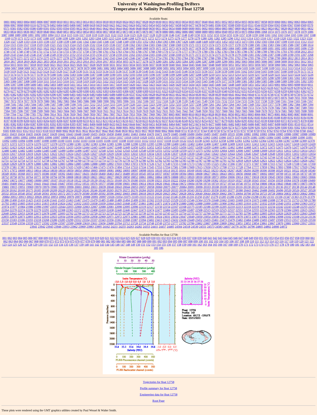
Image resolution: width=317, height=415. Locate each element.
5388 (277, 81)
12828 (5, 163)
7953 (132, 114)
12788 (207, 160)
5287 (251, 78)
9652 (131, 130)
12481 (13, 150)
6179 (211, 88)
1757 (79, 51)
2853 (46, 61)
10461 (126, 134)
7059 (304, 97)
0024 (125, 21)
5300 (284, 78)
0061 (284, 21)
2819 (27, 61)
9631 (78, 130)
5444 (205, 84)
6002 (284, 84)
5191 (119, 74)
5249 (152, 78)
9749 (210, 130)
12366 (279, 140)
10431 (5, 134)
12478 (303, 147)
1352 (145, 41)
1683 (224, 48)
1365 (165, 41)
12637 (174, 154)
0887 (191, 31)
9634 (92, 130)
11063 (206, 137)
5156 (204, 71)
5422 (145, 84)
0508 (231, 25)
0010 (60, 21)
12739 (247, 157)
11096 (29, 140)
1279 (197, 38)
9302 (297, 127)
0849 (59, 31)
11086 (285, 137)
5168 (284, 71)
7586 (291, 107)
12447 (110, 147)
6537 (132, 94)
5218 (264, 74)
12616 (5, 154)
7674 (277, 111)
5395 (310, 81)
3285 (191, 61)
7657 (218, 111)
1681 (211, 48)
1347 (112, 41)
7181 (13, 104)
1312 (237, 38)
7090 (106, 101)
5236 (66, 78)
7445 (79, 107)
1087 (4, 35)
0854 (86, 31)
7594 (7, 111)
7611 (106, 111)
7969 (152, 114)
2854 (53, 61)
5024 (66, 64)
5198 (165, 74)
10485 (174, 134)
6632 (178, 94)
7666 (251, 111)
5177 (33, 74)
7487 (106, 107)
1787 (251, 51)
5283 (231, 78)
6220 (237, 88)
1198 (59, 38)
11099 (53, 140)
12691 (53, 157)
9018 (99, 127)
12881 (45, 163)
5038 (158, 64)
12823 (279, 160)
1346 (106, 41)
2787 (205, 58)
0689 (185, 28)
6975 (277, 97)
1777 (185, 51)
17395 (29, 167)
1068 (264, 31)
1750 (33, 51)
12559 (183, 150)
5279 (205, 78)
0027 (139, 21)
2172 (198, 55)
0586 (33, 28)
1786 (244, 51)
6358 (277, 91)
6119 (184, 88)
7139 (185, 101)
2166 (158, 55)
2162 (132, 55)
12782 (158, 160)
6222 (244, 88)
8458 (159, 124)
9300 (284, 127)
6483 (93, 94)
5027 (86, 64)
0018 (106, 21)
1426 (185, 41)
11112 (145, 140)
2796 (257, 58)
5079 (87, 68)
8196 (310, 117)
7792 (40, 114)
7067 (7, 101)
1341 (79, 41)
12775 (110, 160)
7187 (53, 104)
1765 (132, 51)
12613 (295, 150)
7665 (244, 111)
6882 (112, 97)
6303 (106, 91)
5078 (80, 68)
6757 (33, 97)
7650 (205, 111)
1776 (178, 51)
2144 (20, 55)
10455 (94, 134)
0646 (132, 28)
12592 (207, 150)
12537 (94, 150)
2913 (79, 61)
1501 (251, 41)
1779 (198, 51)
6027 (73, 88)
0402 (53, 25)
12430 (53, 147)
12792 (231, 160)
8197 (7, 121)
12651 (287, 154)
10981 (247, 134)
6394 (46, 94)
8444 (132, 124)
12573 (191, 150)
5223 (291, 74)
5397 (13, 84)
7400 (13, 107)
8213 (106, 121)
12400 (174, 144)
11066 (222, 137)
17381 (13, 167)
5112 (284, 68)
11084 (269, 137)
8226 (152, 121)
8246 (178, 121)
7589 (304, 107)
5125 (53, 71)
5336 (191, 81)
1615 (7, 48)
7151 (218, 101)
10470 (150, 134)
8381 (7, 124)
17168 (182, 163)
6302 (99, 91)
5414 (92, 84)
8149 (125, 117)
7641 (178, 111)
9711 (184, 130)
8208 (73, 121)
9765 (290, 130)
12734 (231, 157)
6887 (139, 97)
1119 (94, 35)
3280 (158, 61)
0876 (145, 31)
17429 (61, 167)
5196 (152, 74)
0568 (297, 25)
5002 (238, 61)
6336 (198, 91)
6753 (7, 97)
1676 (185, 48)
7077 (27, 101)
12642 (215, 154)
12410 (239, 144)
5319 (86, 81)
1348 (119, 41)
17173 (190, 163)
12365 (270, 140)
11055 (175, 137)
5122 (33, 71)
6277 (13, 91)
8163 (158, 117)
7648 (198, 111)
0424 (132, 25)
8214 (112, 121)
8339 (264, 121)
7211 (86, 104)
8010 (191, 114)
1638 (125, 48)
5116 (310, 68)
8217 (132, 121)
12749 (303, 157)
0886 (185, 31)
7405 (26, 107)
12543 (126, 150)
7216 (119, 104)
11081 (254, 137)
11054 (167, 137)
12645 (239, 154)
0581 (13, 28)
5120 (20, 71)
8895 (46, 127)
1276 (177, 38)
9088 (119, 127)
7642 (185, 111)
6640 (225, 94)
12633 (142, 154)
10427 (310, 130)
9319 (52, 130)
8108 (7, 117)
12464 (239, 147)
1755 (66, 51)
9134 (178, 127)
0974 (238, 31)
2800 (284, 58)
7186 (46, 104)
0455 (158, 25)
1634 (106, 48)
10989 (312, 134)
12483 (29, 150)
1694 (291, 48)
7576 (264, 107)
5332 (172, 81)
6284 (60, 91)
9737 (197, 130)
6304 (112, 91)
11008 (96, 137)
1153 (216, 35)
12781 (150, 160)
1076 (284, 31)
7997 (165, 114)
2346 (132, 58)
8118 (20, 117)
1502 (258, 41)
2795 (251, 58)
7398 (7, 107)
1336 (46, 41)
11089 (293, 137)
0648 (139, 28)
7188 (60, 104)
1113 (57, 35)
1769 (158, 51)
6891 (158, 97)
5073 (47, 68)
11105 (99, 140)
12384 (102, 144)
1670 (152, 48)
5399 (27, 84)
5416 (106, 84)
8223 (145, 121)
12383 (94, 144)
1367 (178, 41)
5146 (185, 71)
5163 (251, 71)
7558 (205, 107)
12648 (263, 154)
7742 (20, 114)
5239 (86, 78)
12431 (61, 147)
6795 (59, 97)
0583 (26, 28)
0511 (251, 25)
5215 (244, 74)
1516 (20, 45)
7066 (310, 97)
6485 (106, 94)
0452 (139, 25)
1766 (139, 51)
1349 (126, 41)
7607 (86, 111)
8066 (257, 114)
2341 (99, 58)
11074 (238, 137)
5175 (20, 74)
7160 (277, 101)
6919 (198, 97)
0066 (7, 25)
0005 (33, 21)
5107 (258, 68)
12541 (110, 150)
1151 (203, 35)
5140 (145, 71)
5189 (106, 74)
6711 (257, 94)
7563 (218, 107)
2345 (125, 58)
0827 (277, 28)
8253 (198, 121)
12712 (126, 157)
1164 (287, 35)
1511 (297, 41)
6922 (218, 97)
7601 (53, 111)
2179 (238, 55)
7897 (112, 114)
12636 (166, 154)
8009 (185, 114)
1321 (290, 38)
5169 (290, 71)
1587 (297, 45)
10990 (8, 137)
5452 (257, 84)
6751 (304, 94)
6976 (284, 97)
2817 (13, 61)
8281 (231, 121)
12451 (142, 147)
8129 (59, 117)
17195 (207, 163)
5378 (231, 81)
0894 (218, 31)
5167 (277, 71)
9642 (105, 130)
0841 (53, 31)
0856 (99, 31)
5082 (106, 68)
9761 (263, 130)
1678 (198, 48)
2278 (66, 58)
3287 (205, 61)
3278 (145, 61)
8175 (218, 117)
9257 (198, 127)
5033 (125, 64)
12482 (21, 150)
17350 (312, 163)
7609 (93, 111)
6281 (40, 91)
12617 (13, 154)
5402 (46, 84)
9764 (283, 130)
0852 (73, 31)
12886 (86, 163)
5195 (145, 74)
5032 (119, 64)
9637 (98, 130)
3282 (172, 61)
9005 (79, 127)
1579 (244, 45)
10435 (29, 134)
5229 (20, 78)
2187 (271, 55)
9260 (205, 127)
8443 (126, 124)
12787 (199, 160)
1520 (46, 45)
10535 (231, 134)
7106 (145, 101)
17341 (303, 163)
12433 (69, 147)
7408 (33, 107)
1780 (205, 51)
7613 (119, 111)
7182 (20, 104)
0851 (66, 31)
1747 (13, 51)
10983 (263, 134)
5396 (7, 84)
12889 (102, 163)
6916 (178, 97)
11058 (190, 137)
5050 (224, 64)
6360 (291, 91)
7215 (112, 104)
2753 (152, 58)
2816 (7, 61)
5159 (224, 71)
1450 (211, 41)
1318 (276, 38)
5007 (271, 61)
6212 (218, 88)
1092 (37, 35)
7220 (132, 104)
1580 (251, 45)
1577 (231, 45)
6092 (93, 88)
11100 (60, 140)
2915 (92, 61)
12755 (29, 160)
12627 (94, 154)
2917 (106, 61)
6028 (80, 88)
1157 (242, 35)
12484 (37, 150)
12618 (21, 154)
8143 (99, 117)
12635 (158, 154)
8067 (264, 114)
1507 (277, 41)
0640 (92, 28)
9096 (152, 127)
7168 (7, 104)
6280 (33, 91)
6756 (26, 97)
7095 (119, 101)
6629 (159, 94)
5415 (99, 84)
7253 (178, 104)
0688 (178, 28)
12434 (77, 147)
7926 (125, 114)
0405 (66, 25)
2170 (185, 55)
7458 (92, 107)
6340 (224, 91)
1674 (178, 48)
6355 (257, 91)
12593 (215, 150)
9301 (291, 127)
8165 (171, 117)
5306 (13, 81)
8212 (99, 121)
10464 (142, 134)
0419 (99, 25)
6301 (93, 91)
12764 (53, 160)
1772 (172, 51)
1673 (172, 48)
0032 (172, 21)
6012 (7, 88)
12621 (45, 154)
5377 (224, 81)
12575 (199, 150)
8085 (291, 114)
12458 (199, 147)
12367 (287, 140)
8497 (271, 124)
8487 (258, 124)
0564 (271, 25)
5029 (99, 64)
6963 (244, 97)
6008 (297, 84)
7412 (40, 107)
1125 (133, 35)
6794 (53, 97)
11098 (45, 140)
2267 (304, 55)
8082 (284, 114)
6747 (277, 94)
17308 (263, 163)
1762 (112, 51)
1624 (59, 48)
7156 (251, 101)
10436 (37, 134)
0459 (185, 25)
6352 (238, 91)
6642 (238, 94)
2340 (92, 58)
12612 (287, 150)
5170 (297, 71)
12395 (150, 144)
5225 (304, 74)
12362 (246, 140)
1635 (112, 48)
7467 (99, 107)
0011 (66, 21)
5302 (297, 78)
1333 (27, 41)
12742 (263, 157)
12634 (150, 154)
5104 (238, 68)
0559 (264, 25)
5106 (252, 68)
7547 (158, 107)
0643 (112, 28)
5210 (211, 74)
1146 (171, 35)
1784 (231, 51)
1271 (144, 38)
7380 (284, 104)
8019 (198, 114)
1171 (20, 38)
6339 (218, 91)
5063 (297, 64)
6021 (33, 88)
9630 (72, 130)
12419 (303, 144)
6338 (211, 91)
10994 (32, 137)
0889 (205, 31)
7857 (99, 114)
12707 (94, 157)
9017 (92, 127)
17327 (279, 163)
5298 (271, 78)
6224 (257, 88)
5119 (13, 71)
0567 (290, 25)
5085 (126, 68)
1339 (66, 41)
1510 (291, 41)
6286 (73, 91)
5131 (86, 71)
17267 (239, 163)
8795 (13, 127)
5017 (26, 64)
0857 (106, 31)
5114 (297, 68)
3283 (178, 61)
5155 (198, 71)
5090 (159, 68)
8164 (165, 117)
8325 (257, 121)
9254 (185, 127)
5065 (310, 64)
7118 (165, 101)
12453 (158, 147)
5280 (211, 78)
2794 (244, 58)
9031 (112, 127)
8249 (185, 121)
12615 (312, 150)
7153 (231, 101)
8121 (26, 117)
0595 (73, 28)
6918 (191, 97)
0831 (304, 28)
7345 (244, 104)
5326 (132, 81)
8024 (205, 114)
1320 (283, 38)
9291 (257, 127)
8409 (106, 124)
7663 (238, 111)
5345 (205, 81)
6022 (40, 88)
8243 (172, 121)
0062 (291, 21)
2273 (33, 58)
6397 (60, 94)
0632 (79, 28)
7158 (264, 101)
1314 (250, 38)
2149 (53, 55)
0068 (20, 25)
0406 (73, 25)
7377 (271, 104)
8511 (304, 124)
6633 (185, 94)
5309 (33, 81)
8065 (251, 114)
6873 (79, 97)
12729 (207, 157)
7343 (238, 104)
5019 (40, 64)
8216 (125, 121)
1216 (118, 38)
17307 (255, 163)
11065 (214, 137)
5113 (291, 68)
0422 (119, 25)
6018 (14, 88)
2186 (264, 55)
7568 (238, 107)
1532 (92, 45)
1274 (164, 38)
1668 (139, 48)
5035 (139, 64)
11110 (130, 140)
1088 (11, 35)
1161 (268, 35)
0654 (172, 28)
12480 (5, 150)
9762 (270, 130)
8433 (112, 124)
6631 (172, 94)
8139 (86, 117)
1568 (172, 45)
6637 (205, 94)
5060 (277, 64)
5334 (185, 81)
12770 (86, 160)
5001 (231, 61)
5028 (92, 64)
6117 (178, 88)
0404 (59, 25)
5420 (132, 84)
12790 (215, 160)
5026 (79, 64)
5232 (40, 78)
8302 (251, 121)
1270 (138, 38)
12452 (150, 147)
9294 (271, 127)
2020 (7, 55)
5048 (211, 64)
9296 (277, 127)
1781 (211, 51)
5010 (291, 61)
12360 (230, 140)
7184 (33, 104)
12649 (271, 154)
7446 (86, 107)
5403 (53, 84)
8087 (297, 114)
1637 (119, 48)
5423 (152, 84)
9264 (211, 127)
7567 (231, 107)
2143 (13, 55)
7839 (73, 114)
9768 (303, 130)
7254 (185, 104)
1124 (126, 35)
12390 (134, 144)
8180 (244, 117)
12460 (215, 147)
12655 (5, 157)
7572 (251, 107)
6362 (304, 91)
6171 (198, 88)
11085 (277, 137)
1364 (159, 41)
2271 (20, 58)
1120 (101, 35)
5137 (125, 71)
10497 (215, 134)
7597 (27, 111)
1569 (178, 45)
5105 (245, 68)
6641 (231, 94)
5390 (291, 81)
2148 (46, 55)
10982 (255, 134)
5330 (158, 81)
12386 (118, 144)
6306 (126, 91)
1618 (26, 48)
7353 (264, 104)
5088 (146, 68)
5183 (73, 74)
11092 (5, 140)
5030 (106, 64)
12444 (86, 147)
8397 (79, 124)
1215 (111, 38)
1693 (284, 48)
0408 (86, 25)
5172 (310, 71)
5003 (244, 61)
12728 (199, 157)
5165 (264, 71)
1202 (85, 38)
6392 (33, 94)
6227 (277, 88)
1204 (98, 38)
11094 (21, 140)
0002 (13, 21)
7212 (92, 104)
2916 (99, 61)
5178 (40, 74)
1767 (145, 51)
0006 (40, 21)
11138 (198, 140)
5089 (153, 68)
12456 (182, 147)
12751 (5, 160)
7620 (152, 111)
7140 (191, 101)
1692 (277, 48)
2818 (20, 61)
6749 (291, 94)
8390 (40, 124)
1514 (7, 45)
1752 (46, 51)
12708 (102, 157)
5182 (66, 74)
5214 (238, 74)
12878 (21, 163)
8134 (72, 117)
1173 (33, 38)
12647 (255, 154)
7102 (139, 101)
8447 (139, 124)
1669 (145, 48)
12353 (214, 140)
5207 (192, 74)
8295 (244, 121)
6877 (92, 97)
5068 (20, 68)
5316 (66, 81)
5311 (46, 81)
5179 (46, 74)
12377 (45, 144)
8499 (284, 124)
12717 (150, 157)
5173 (7, 74)
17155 (174, 163)
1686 (244, 48)
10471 (158, 134)
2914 (86, 61)
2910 (60, 61)
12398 (166, 144)
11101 (68, 140)
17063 (126, 163)
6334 (185, 91)
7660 (224, 111)
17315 (271, 163)
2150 (59, 55)
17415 (37, 167)
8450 (145, 124)
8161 (145, 117)
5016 (20, 64)
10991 (16, 137)
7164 (290, 101)
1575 (218, 45)
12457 (190, 147)
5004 (251, 61)
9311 (19, 130)
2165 (152, 55)
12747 (287, 157)
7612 (112, 111)
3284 (185, 61)
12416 (279, 144)
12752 (13, 160)
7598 (33, 111)
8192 (290, 117)
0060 (277, 21)
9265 (218, 127)
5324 (119, 81)
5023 (59, 64)
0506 (218, 25)
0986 (257, 31)
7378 (277, 104)
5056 (257, 64)
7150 (211, 101)
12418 (295, 144)
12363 (254, 140)
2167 (165, 55)
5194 (139, 74)
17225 (215, 163)
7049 (291, 97)
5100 (212, 68)
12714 (134, 157)
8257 (211, 121)
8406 (93, 124)
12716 (142, 157)
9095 (145, 127)
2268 (310, 55)
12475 (279, 147)
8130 (66, 117)
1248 (124, 38)
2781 (165, 58)
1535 (106, 45)
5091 (166, 68)
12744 (271, 157)
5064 (304, 64)
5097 (199, 68)
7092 (112, 101)
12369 (303, 140)
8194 (304, 117)
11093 (13, 140)
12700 (70, 157)
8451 (152, 124)
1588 (304, 45)
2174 (211, 55)
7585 (284, 107)
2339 (86, 58)
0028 (145, 21)
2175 (218, 55)
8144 (105, 117)
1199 (65, 38)
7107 (152, 101)
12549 (142, 150)
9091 (125, 127)
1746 (7, 51)
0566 (284, 25)
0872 (119, 31)
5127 (66, 71)
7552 (178, 107)
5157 (211, 71)
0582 (20, 28)
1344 (93, 41)
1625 (66, 48)
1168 (313, 35)
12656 (13, 157)
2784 (185, 58)
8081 (277, 114)
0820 (244, 28)
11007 (88, 137)
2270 (13, 58)
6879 (99, 97)
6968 (257, 97)
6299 (79, 91)
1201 (78, 38)
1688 (257, 48)
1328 (20, 41)
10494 (199, 134)
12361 (238, 140)
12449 (126, 147)
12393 (142, 144)
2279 (73, 58)
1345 (99, 41)
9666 (171, 130)
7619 (145, 111)
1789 (264, 51)
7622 (158, 111)
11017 (119, 137)
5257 (191, 78)
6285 (66, 91)
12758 (45, 160)
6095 (113, 88)
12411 (247, 144)
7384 (297, 104)
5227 (7, 78)
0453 (145, 25)
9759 (257, 130)
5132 (92, 71)
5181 (60, 74)
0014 (86, 21)
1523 (66, 45)
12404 (199, 144)
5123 (39, 71)
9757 (243, 130)
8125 (39, 117)
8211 (92, 121)
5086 (133, 68)
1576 (224, 45)
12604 (223, 150)
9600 (59, 130)
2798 (271, 58)
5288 (257, 78)
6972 (271, 97)
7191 (79, 104)
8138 (79, 117)
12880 (37, 163)
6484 (99, 94)
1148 (184, 35)
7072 (13, 101)
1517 (26, 45)
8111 (13, 117)
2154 (86, 55)
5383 (251, 81)
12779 (134, 160)
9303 (304, 127)
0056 (251, 21)
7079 (40, 101)
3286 (198, 61)
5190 (112, 74)
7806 (46, 114)
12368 (295, 140)
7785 (33, 114)
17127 (158, 163)
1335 (40, 41)
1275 (171, 38)
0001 (7, 21)
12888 (94, 163)
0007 (46, 21)
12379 (61, 144)
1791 (277, 51)
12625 (77, 154)
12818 (239, 160)
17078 (142, 163)
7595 (13, 111)
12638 (182, 154)
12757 (37, 160)
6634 (192, 94)
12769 (77, 160)
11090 (301, 137)
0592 (53, 28)
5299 (277, 78)
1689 (264, 48)
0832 (310, 28)
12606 (239, 150)
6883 (119, 97)
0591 (46, 28)
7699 (310, 111)
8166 (178, 117)
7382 (291, 104)
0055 (244, 21)
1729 (310, 48)
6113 (165, 88)
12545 (134, 150)
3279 (152, 61)
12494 (70, 150)
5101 (219, 68)
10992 (24, 137)
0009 (53, 21)
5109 (271, 68)
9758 (250, 130)
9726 (191, 130)
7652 (211, 111)
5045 (191, 64)
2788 (211, 58)
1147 (178, 35)
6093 (99, 88)
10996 (48, 137)
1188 (46, 38)
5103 (232, 68)
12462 (231, 147)
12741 (255, 157)
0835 (20, 31)
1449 (205, 41)
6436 (86, 94)
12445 (94, 147)
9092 (132, 127)
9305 (6, 130)
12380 (70, 144)
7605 (73, 111)
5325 (125, 81)
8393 (60, 124)
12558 (174, 150)
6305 (119, 91)
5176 (27, 74)
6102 (152, 88)
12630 (118, 154)
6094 (106, 88)
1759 (92, 51)
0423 (125, 25)
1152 (210, 35)
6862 (66, 97)
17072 (134, 163)
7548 (165, 107)
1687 (251, 48)
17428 (53, 167)
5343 (198, 81)
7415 (46, 107)
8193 (297, 117)
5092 (172, 68)
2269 (7, 58)
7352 (257, 104)
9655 (138, 130)
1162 (274, 35)
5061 (284, 64)
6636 (198, 94)
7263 (224, 104)
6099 (139, 88)
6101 (146, 88)
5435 (198, 84)
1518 (33, 45)
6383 (20, 94)
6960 (238, 97)
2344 (119, 58)
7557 (198, 107)
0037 (198, 21)
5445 (211, 84)
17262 (223, 163)
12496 (78, 150)
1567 (165, 45)
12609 (263, 150)
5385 (264, 81)
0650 (152, 28)
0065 (310, 21)
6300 (86, 91)
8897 (53, 127)
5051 (231, 64)
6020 (27, 88)
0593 (59, 28)
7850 (92, 114)
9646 (118, 130)
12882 (53, 163)
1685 (238, 48)
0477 (191, 25)
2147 (40, 55)
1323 (303, 38)
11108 (122, 140)
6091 (86, 88)
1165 (293, 35)
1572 (198, 45)
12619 (29, 154)
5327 (139, 81)
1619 (33, 48)
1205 (105, 38)
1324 (309, 38)
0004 (27, 21)
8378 (304, 121)
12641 (207, 154)
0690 (191, 28)
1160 (261, 35)
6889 (152, 97)
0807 (231, 28)
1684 (231, 48)
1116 (76, 35)
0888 (198, 31)
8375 (297, 121)
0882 (178, 31)
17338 (295, 163)
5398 (20, 84)
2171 (191, 55)
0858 (112, 31)
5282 (224, 78)
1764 (125, 51)
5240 (92, 78)
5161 (238, 71)
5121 (26, 71)
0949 (224, 31)
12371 (5, 144)
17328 (287, 163)
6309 (145, 91)
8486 (251, 124)
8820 (26, 127)
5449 (238, 84)
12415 (271, 144)
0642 (106, 28)
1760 (99, 51)
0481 (211, 25)
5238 (79, 78)
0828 (284, 28)
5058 (271, 64)
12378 (53, 144)
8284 (238, 121)
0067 (13, 25)
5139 (138, 71)
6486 (112, 94)
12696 (61, 157)
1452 (225, 41)
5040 (172, 64)
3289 (218, 61)
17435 (69, 167)
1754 (59, 51)
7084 (73, 101)
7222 (145, 104)
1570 (185, 45)
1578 (238, 45)
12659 (37, 157)
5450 (244, 84)
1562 (132, 45)
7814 (53, 114)
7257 (191, 104)
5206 (185, 74)
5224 (297, 74)
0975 (244, 31)
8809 (20, 127)
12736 (239, 157)
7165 (297, 101)
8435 (119, 124)
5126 (59, 71)
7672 (271, 111)
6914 (165, 97)
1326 (7, 41)
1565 (152, 45)
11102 (76, 140)
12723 (166, 157)
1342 (86, 41)
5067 (14, 68)
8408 (99, 124)
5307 (20, 81)
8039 (218, 114)
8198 (13, 121)
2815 (310, 58)
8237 (165, 121)
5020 (46, 64)
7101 (132, 101)
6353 (244, 91)
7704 (13, 114)
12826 (303, 160)
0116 (33, 25)
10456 (102, 134)
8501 (291, 124)
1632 (92, 48)
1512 (304, 41)
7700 (7, 114)
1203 (91, 38)
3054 (119, 61)
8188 (277, 117)
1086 (310, 31)
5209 (205, 74)
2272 (26, 58)
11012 (104, 137)
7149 (204, 101)
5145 (178, 71)
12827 (312, 160)
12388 (126, 144)
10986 (287, 134)
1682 (218, 48)
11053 (159, 137)
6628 (152, 94)
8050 (231, 114)
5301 (291, 78)
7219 (125, 104)
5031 (112, 64)
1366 (172, 41)
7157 (257, 101)
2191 (297, 55)
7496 (112, 107)
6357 (271, 91)
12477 (295, 147)
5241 (99, 78)
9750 (217, 130)
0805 (224, 28)
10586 (239, 134)
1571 (191, 45)
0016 (99, 21)
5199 (172, 74)
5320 (92, 81)
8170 (191, 117)
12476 (287, 147)
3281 (165, 61)
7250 (158, 104)
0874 (132, 31)
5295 (264, 78)
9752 (224, 130)
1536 (112, 45)
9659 (151, 130)
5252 (172, 78)
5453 (264, 84)
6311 (158, 91)
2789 (218, 58)
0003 (20, 21)
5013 (310, 61)
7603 (60, 111)
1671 (158, 48)
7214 (106, 104)
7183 (27, 104)
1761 (106, 51)
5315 (59, 81)
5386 (271, 81)
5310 (40, 81)
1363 (152, 41)
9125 (172, 127)
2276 (53, 58)
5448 (231, 84)
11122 (182, 140)
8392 (53, 124)
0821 (251, 28)
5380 (238, 81)
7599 (40, 111)
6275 (310, 88)
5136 (119, 71)
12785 (182, 160)
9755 (237, 130)
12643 (223, 154)
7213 (99, 104)
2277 (59, 58)
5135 (112, 71)
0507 (224, 25)
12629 (110, 154)
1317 (270, 38)
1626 (73, 48)
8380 (310, 121)
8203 (40, 121)
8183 (257, 117)
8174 (211, 117)
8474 (198, 124)
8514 (310, 124)
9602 (65, 130)
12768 (69, 160)
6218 (224, 88)
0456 (165, 25)
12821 (263, 160)
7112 (158, 101)
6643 (244, 94)
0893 (211, 31)
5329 (152, 81)
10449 (86, 134)
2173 (205, 55)
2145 (26, 55)
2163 (139, 55)
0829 (291, 28)
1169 (7, 38)
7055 (297, 97)
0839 (40, 31)
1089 (18, 35)
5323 (112, 81)
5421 (139, 84)
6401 (73, 94)
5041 (178, 64)
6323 (165, 91)
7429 (73, 107)
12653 (303, 154)
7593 (310, 107)
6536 (126, 94)
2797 (264, 58)
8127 (53, 117)
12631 (126, 154)
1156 (235, 35)
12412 (255, 144)
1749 (26, 51)
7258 (198, 104)
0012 (73, 21)
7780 (26, 114)
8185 (271, 117)
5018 (33, 64)
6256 (303, 88)
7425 (59, 107)
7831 (59, 114)
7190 (73, 104)
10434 (21, 134)
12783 (166, 160)
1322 (296, 38)
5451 (251, 84)
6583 (145, 94)
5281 (218, 78)
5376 (218, 81)
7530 (132, 107)
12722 (158, 157)
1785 (238, 51)
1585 (284, 45)
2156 (99, 55)
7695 (297, 111)
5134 (105, 71)
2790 (224, 58)
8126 (46, 117)
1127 (146, 35)
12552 (166, 150)
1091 (31, 35)
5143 (165, 71)
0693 (211, 28)
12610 (271, 150)
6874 (86, 97)
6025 (60, 88)
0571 (7, 28)
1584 (277, 45)
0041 (211, 21)
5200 (178, 74)
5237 (73, 78)
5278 (198, 78)
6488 (119, 94)
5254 (178, 78)
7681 (284, 111)
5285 (244, 78)
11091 (309, 137)
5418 (119, 84)
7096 (126, 101)
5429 (178, 84)
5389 (284, 81)
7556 (191, 107)
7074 (20, 101)
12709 (110, 157)
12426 (29, 147)
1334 (33, 41)
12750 (312, 157)
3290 (224, 61)
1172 (27, 38)
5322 (106, 81)
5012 (304, 61)
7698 (304, 111)
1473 (244, 41)
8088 (304, 114)
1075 (277, 31)
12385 (110, 144)
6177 (204, 88)
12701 (78, 157)
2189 (284, 55)
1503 (264, 41)
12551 (158, 150)
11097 (37, 140)
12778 (126, 160)
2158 (112, 55)
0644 (119, 28)
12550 (150, 150)
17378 (5, 167)
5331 (165, 81)
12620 (37, 154)
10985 (279, 134)
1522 (59, 45)
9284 (244, 127)
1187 (39, 38)
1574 (211, 45)
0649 (145, 28)
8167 (185, 117)
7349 (251, 104)
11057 (183, 137)
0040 (205, 21)
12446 (102, 147)
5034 (132, 64)
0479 (205, 25)
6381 (7, 94)
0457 (172, 25)
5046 (198, 64)
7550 (172, 107)
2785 (191, 58)
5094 (186, 68)
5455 (271, 84)
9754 (230, 130)
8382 (13, 124)
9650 (125, 130)
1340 (73, 41)
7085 (79, 101)
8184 (264, 117)
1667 (132, 48)
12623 (61, 154)
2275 (46, 58)
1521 (53, 45)
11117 (160, 140)
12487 (53, 150)
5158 (218, 71)
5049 (218, 64)
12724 (174, 157)
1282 (217, 38)
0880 (165, 31)
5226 (310, 74)
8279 (224, 121)
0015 (92, 21)
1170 (14, 38)
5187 (93, 74)
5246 (132, 78)
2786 (198, 58)
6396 (53, 94)
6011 (310, 84)
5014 (7, 64)
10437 (45, 134)
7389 (304, 104)
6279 (27, 91)
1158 (248, 35)
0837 (33, 31)
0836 (26, 31)
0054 (238, 21)
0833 (7, 31)
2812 (291, 58)
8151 (132, 117)
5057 (264, 64)
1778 (191, 51)
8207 (66, 121)
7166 (304, 101)
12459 (207, 147)
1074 (271, 31)
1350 (132, 41)
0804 (218, 28)
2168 (172, 55)
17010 (118, 163)
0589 (40, 28)
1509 (284, 41)
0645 (125, 28)
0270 (40, 25)
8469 (185, 124)
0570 (310, 25)
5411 (73, 84)
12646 (247, 154)
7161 (284, 101)
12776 (118, 160)
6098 (132, 88)
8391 (46, 124)
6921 (211, 97)
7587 (297, 107)
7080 (46, 101)
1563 (139, 45)
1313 (243, 38)
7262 (218, 104)
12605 (231, 150)
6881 (106, 97)
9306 (13, 130)
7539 (139, 107)
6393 (40, 94)
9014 (86, 127)
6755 (20, 97)
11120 (175, 140)
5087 (139, 68)
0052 (224, 21)
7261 (211, 104)
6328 (172, 91)
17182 (199, 163)
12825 (295, 160)
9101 (165, 127)
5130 (79, 71)
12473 (271, 147)
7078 (33, 101)
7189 (66, 104)
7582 (277, 107)
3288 (211, 61)
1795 (291, 51)
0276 (46, 25)
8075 (271, 114)
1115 (69, 35)
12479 (312, 147)
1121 (107, 35)
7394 (310, 104)
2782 (172, 58)
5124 (46, 71)
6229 (290, 88)
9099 (158, 127)
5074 (54, 68)
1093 (44, 35)
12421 (5, 147)
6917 (185, 97)
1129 (158, 35)
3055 (125, 61)
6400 (66, 94)
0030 (158, 21)
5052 (238, 64)
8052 (238, 114)
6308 (139, 91)
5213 (231, 74)
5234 (53, 78)
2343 (112, 58)
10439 (53, 134)
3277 (139, 61)
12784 (174, 160)
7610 (99, 111)
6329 (178, 91)
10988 (303, 134)
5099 (205, 68)
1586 (291, 45)
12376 (37, 144)
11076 (246, 137)
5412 (79, 84)
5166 (271, 71)
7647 (191, 111)
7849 (86, 114)
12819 (247, 160)
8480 (218, 124)
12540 (102, 150)
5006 (264, 61)
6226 (270, 88)
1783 (224, 51)
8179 (238, 117)
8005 (172, 114)
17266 (231, 163)
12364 (262, 140)
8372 (284, 121)
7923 (119, 114)
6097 (126, 88)
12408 (223, 144)
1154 (223, 35)
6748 (284, 94)
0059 (271, 21)
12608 (255, 150)
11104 (91, 140)
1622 (46, 48)
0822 (257, 28)
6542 (139, 94)
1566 (158, 45)
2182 (257, 55)
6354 (251, 91)
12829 (13, 163)
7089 (99, 101)
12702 (86, 157)
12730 (215, 157)
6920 (205, 97)
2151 (66, 55)
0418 (92, 25)
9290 (251, 127)
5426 (172, 84)
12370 (311, 140)
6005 (291, 84)
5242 (106, 78)
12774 (102, 160)
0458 (178, 25)
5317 (73, 81)
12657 (21, 157)
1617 (20, 48)
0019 (112, 21)
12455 (174, 147)
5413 (86, 84)
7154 (238, 101)
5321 (99, 81)
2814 (304, 58)
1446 (192, 41)
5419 (125, 84)
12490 (61, 150)
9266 (224, 127)
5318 (79, 81)
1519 (40, 45)
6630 (165, 94)
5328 (145, 81)
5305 (7, 81)
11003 (80, 137)
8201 (33, 121)
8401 (86, 124)
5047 (205, 64)
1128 (152, 35)
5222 (284, 74)
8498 (277, 124)
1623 (53, 48)
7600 (46, 111)
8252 (191, 121)
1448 (198, 41)
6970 (264, 97)
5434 (191, 84)
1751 (40, 51)
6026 (66, 88)
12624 (69, 154)
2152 (73, 55)
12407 (215, 144)
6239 (297, 88)
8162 (152, 117)
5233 (46, 78)
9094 (139, 127)
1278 (191, 38)
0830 (297, 28)
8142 (92, 117)
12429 (45, 147)
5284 (238, 78)
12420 (312, 144)
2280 (79, 58)
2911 (66, 61)
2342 (106, 58)
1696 (304, 48)
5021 (53, 64)
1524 (73, 45)
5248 (145, 78)
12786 (190, 160)
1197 (52, 38)
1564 (145, 45)
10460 (118, 134)
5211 (218, 74)
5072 (40, 68)
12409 (231, 144)
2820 (33, 61)
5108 (265, 68)
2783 (178, 58)
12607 (247, 150)
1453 (231, 41)
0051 (218, 21)
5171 (304, 71)
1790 (271, 51)
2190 (291, 55)
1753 (53, 51)
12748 (295, 157)
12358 (222, 140)
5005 (257, 61)
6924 (231, 97)
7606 (79, 111)
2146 (33, 55)
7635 (172, 111)
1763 (119, 51)
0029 (152, 21)
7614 (125, 111)
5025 (73, 64)
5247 (139, 78)
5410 (66, 84)
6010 (304, 84)
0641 (99, 28)
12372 (13, 144)
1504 (271, 41)
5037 (152, 64)
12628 (102, 154)
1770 (165, 51)
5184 (79, 74)
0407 (79, 25)
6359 (284, 91)
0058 (264, 21)
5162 (244, 71)
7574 (257, 107)
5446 (218, 84)
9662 (164, 130)
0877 (152, 31)
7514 (119, 107)
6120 (191, 88)
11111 (137, 140)
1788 (257, 51)
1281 (210, 38)
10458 (110, 134)
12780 (142, 160)
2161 (125, 55)
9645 (111, 130)
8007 (178, 114)
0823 (264, 28)
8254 (205, 121)
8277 (218, 121)
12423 (13, 147)
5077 (73, 68)
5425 (165, 84)
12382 (86, 144)
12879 (29, 163)
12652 (295, 154)
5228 (13, 78)
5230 (26, 78)
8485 (244, 124)
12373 (21, 144)
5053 (244, 64)
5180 (53, 74)
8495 (264, 124)
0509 (238, 25)
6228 (284, 88)
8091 (310, 114)
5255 (185, 78)
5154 (191, 71)
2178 (231, 55)
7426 (66, 107)
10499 (223, 134)
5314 (53, 81)
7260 (205, 104)
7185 (40, 104)
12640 (199, 154)
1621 (40, 48)
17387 (21, 167)
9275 (238, 127)
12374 (29, 144)
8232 (158, 121)
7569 (244, 107)
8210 (86, 121)
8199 (20, 121)
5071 (34, 68)
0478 (198, 25)
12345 (206, 140)
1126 (139, 35)
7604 (66, 111)
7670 (264, 111)
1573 (205, 45)
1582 (264, 45)
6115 (172, 88)
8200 (27, 121)
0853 (79, 31)
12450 (134, 147)
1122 (113, 35)
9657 (144, 130)
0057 (257, 21)
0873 (125, 31)
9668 (178, 130)
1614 (310, 45)
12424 (21, 147)
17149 (166, 163)
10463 (134, 134)
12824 (287, 160)
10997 (56, 137)
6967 (251, 97)
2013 (310, 51)
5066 (7, 68)
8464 (172, 124)
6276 (7, 91)
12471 (255, 147)
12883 (61, 163)
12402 (191, 144)
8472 (192, 124)
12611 (279, 150)
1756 (73, 51)
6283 (53, 91)
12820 (255, 160)
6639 (218, 94)
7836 (66, 114)
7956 (139, 114)
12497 (86, 150)
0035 (191, 21)
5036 (145, 64)
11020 (143, 137)
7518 (125, 107)
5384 (257, 81)
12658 (29, 157)
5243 (112, 78)
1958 (297, 51)
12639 (190, 154)
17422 (45, 167)
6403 (79, 94)
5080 (93, 68)
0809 (238, 28)
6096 (119, 88)
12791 (223, 160)
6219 (231, 88)
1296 (230, 38)
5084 (120, 68)
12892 (110, 163)
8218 (139, 121)
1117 (82, 35)
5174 (13, 74)
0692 (205, 28)
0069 (27, 25)
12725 (182, 157)
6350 (231, 91)
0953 (231, 31)
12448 (118, 147)
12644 (231, 154)
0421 (112, 25)
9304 (310, 127)
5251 (165, 78)
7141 (198, 101)
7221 (139, 104)
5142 (158, 71)
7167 (310, 101)
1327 (13, 41)
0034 (185, 21)
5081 (100, 68)
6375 (310, 91)
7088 (93, 101)
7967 (145, 114)
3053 (112, 61)
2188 (277, 55)
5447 (224, 84)
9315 (39, 130)
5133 (99, 71)
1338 (60, 41)
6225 (264, 88)
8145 (112, 117)
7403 (20, 107)
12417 (287, 144)
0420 (106, 25)
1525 (79, 45)
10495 (207, 134)
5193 (132, 74)
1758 (86, 51)
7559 (211, 107)
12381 (78, 144)
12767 (61, 160)
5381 (244, 81)
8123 (33, 117)
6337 (205, 91)
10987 (295, 134)
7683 (291, 111)
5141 (152, 71)
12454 (166, 147)
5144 (171, 71)
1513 (310, 41)
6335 (191, 91)
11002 (72, 137)
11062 (198, 137)
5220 (271, 74)
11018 (127, 137)
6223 (251, 88)
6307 (132, 91)
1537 (119, 45)
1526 (86, 45)
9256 (191, 127)
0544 (257, 25)
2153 (79, 55)
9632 (85, 130)
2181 (251, 55)
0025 (132, 21)
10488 (182, 134)
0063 (297, 21)
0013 (79, 21)
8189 (284, 117)
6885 (132, 97)
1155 (229, 35)
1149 (191, 35)
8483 (238, 124)
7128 (171, 101)
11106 (107, 140)
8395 (73, 124)
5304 (310, 78)
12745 (279, 157)
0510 (244, 25)
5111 (278, 68)
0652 (165, 28)
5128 (72, 71)
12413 (263, 144)
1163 (280, 35)
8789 (7, 127)
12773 (94, 160)
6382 (13, 94)
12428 (37, 147)
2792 (238, 58)
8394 (66, 124)
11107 (114, 140)
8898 (59, 127)
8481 (225, 124)
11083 (261, 137)
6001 (277, 84)
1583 (271, 45)
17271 (247, 163)
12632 (134, 154)
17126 (150, 163)
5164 (257, 71)
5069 (27, 68)
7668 (257, 111)
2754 (158, 58)
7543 (145, 107)
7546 (152, 107)
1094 (51, 35)
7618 (139, 111)
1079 (304, 31)
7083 (66, 101)
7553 (185, 107)
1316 (263, 38)
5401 (40, 84)
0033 (178, 21)
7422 (53, 107)
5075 (60, 68)
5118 (7, 71)
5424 (158, 84)
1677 (191, 48)
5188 (99, 74)
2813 (297, 58)
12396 (158, 144)
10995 (40, 137)
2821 (40, 61)
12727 (190, 157)
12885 (77, 163)
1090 (24, 35)
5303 (304, 78)
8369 (277, 121)
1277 (184, 38)
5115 (303, 68)
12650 (279, 154)
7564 (224, 107)
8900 (73, 127)
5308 (27, 81)
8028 (211, 114)
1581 (257, 45)
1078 (297, 31)
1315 (257, 38)
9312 (26, 130)
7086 (86, 101)
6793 (46, 97)
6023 (47, 88)
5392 (304, 81)
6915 (172, 97)
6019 (20, 88)
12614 (303, 150)
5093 (179, 68)
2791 (231, 58)
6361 (297, 91)
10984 (271, 134)
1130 (165, 35)
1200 (72, 38)
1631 (86, 48)
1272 (151, 38)
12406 (207, 144)
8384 (27, 124)
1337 (53, 41)
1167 (306, 35)
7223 (152, 104)
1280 (204, 38)
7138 (178, 101)
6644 (251, 94)
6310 (152, 91)
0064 (304, 21)
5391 (297, 81)
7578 (271, 107)
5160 (231, 71)
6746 (271, 94)
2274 (40, 58)
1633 (99, 48)
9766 (296, 130)
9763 (276, 130)
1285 (224, 38)
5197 (159, 74)
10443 (69, 134)
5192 (126, 74)
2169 (178, 55)
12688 (45, 157)
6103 (159, 88)
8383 (20, 124)
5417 (112, 84)
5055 (251, 64)
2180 (244, 55)
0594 (66, 28)
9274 (231, 127)
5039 (165, 64)
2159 (119, 55)
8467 (178, 124)
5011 (297, 61)
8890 (40, 127)
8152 (138, 117)
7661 (231, 111)
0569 (304, 25)
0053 (231, 21)
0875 (139, 31)
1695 (297, 48)
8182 (251, 117)
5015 (13, 64)
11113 (152, 140)
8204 (46, 121)
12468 (247, 147)
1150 (197, 35)
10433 (13, 134)
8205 (53, 121)
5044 (185, 64)
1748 (20, 51)
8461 (165, 124)
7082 (60, 101)
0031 (165, 21)
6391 (27, 94)
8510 (297, 124)
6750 (297, 94)
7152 (224, 101)
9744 (204, 130)
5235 (59, 78)
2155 (92, 55)
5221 (277, 74)
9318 (45, 130)
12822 (271, 160)
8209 (79, 121)
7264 (231, 104)
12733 (223, 157)
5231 (33, 78)
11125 (190, 140)
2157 (106, 55)
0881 (172, 31)
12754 (21, 160)
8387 (33, 124)
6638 (211, 94)
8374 (291, 121)
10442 (61, 134)
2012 (304, 51)
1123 (120, 35)
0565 (277, 25)
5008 (277, 61)
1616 (13, 48)
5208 (198, 74)
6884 (125, 97)
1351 (139, 41)
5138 (132, 71)
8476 (205, 124)
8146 (119, 117)
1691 (271, 48)
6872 (73, 97)
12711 (118, 157)
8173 (204, 117)
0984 (251, 31)
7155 (244, 101)
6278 (20, 91)
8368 (271, 121)
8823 (33, 127)
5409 (60, 84)
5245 (125, 78)
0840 (46, 31)
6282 (46, 91)
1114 (63, 35)
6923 (224, 97)
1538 (125, 45)
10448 (77, 134)
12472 (263, 147)
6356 (264, 91)
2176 (224, 55)
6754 (13, 97)
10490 (190, 134)
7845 (79, 114)
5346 (211, 81)
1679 (205, 48)
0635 (86, 28)
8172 (198, 117)
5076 (67, 68)
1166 (300, 35)
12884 (69, 163)
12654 (312, 154)
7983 (158, 114)
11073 (230, 137)
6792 (40, 97)
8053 (244, 114)
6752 (310, 94)
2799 (277, 58)
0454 (152, 25)
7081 (53, 101)
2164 (145, 55)
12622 (53, 154)
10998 (64, 137)
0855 (92, 31)
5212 (224, 74)
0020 (119, 21)
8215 (119, 121)
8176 (224, 117)
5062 (291, 64)
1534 (99, 45)
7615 (132, 111)
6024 (53, 88)
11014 (112, 137)
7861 (106, 114)
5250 (158, 78)
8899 (66, 127)
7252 (172, 104)
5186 (86, 74)
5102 (225, 68)
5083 (113, 68)
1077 (291, 31)
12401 (183, 144)
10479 (166, 134)
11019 (135, 137)
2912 (73, 61)
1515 (13, 45)
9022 (106, 127)
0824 (271, 28)
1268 (131, 38)
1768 (152, 51)
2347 (139, 58)
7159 (271, 101)
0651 (158, 28)
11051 (151, 137)
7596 (20, 111)
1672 (165, 48)
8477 (211, 124)
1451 (218, 41)
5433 (185, 84)
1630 (79, 48)
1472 (238, 41)
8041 (224, 114)
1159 (255, 35)
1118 (88, 35)
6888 (145, 97)
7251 (165, 104)
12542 (118, 150)
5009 (284, 61)
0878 (158, 31)
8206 (60, 121)
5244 (119, 78)
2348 (145, 58)
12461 (223, 147)
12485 (45, 150)
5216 (251, 74)
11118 (167, 140)
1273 (158, 38)
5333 (178, 81)
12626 (86, 154)
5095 (192, 68)
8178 (231, 117)
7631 (165, 111)
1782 (218, 51)
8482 (231, 124)
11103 (84, 140)
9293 (264, 127)
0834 (13, 31)
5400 (33, 84)
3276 (132, 61)
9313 (32, 130)
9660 (158, 130)
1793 (284, 51)
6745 (264, 94)
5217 (257, 74)
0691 (198, 28)
